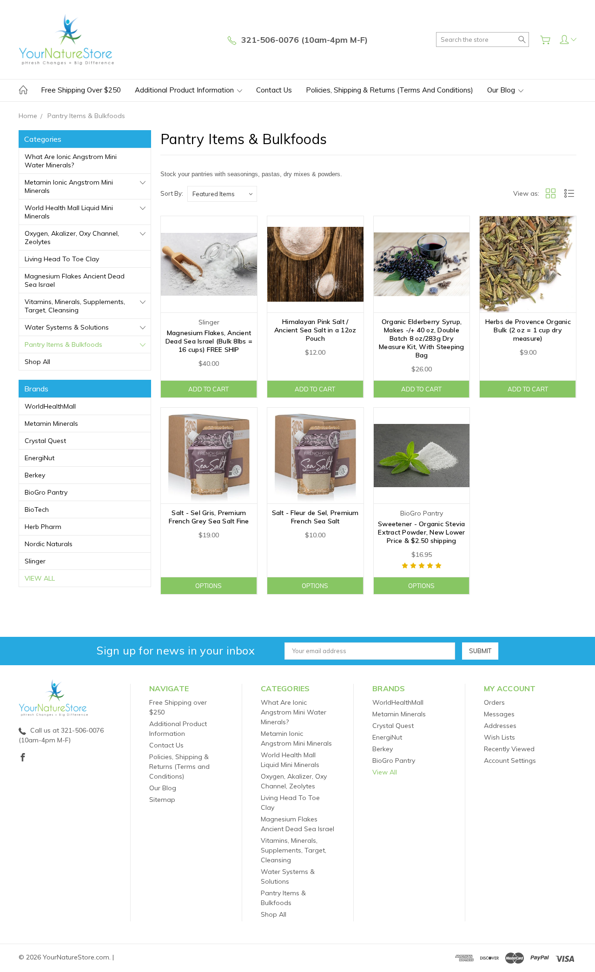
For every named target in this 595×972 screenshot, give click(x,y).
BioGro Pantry (46, 492)
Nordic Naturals (49, 544)
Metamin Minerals (51, 423)
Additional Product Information (185, 90)
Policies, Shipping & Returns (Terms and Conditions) (389, 90)
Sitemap (162, 799)
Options (208, 585)
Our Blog (502, 90)
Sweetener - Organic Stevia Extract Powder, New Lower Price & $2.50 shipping (421, 532)
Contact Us (274, 90)
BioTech (37, 509)
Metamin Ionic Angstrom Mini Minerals (69, 186)
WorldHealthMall (50, 406)
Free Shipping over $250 (81, 90)
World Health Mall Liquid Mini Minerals (69, 212)
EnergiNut (39, 458)
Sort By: (171, 193)
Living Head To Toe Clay (62, 259)
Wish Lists (499, 737)
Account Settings (510, 760)
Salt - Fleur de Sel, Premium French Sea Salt (315, 517)
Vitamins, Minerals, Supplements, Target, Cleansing (75, 306)
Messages (499, 714)
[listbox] (222, 194)
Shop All (37, 361)
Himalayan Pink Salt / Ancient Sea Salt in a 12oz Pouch (315, 330)
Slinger (35, 561)
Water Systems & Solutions (67, 327)
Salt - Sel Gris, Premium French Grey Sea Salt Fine (209, 517)
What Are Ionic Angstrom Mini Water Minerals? (71, 160)
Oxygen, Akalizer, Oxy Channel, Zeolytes (72, 237)
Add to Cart (208, 389)
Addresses (500, 725)
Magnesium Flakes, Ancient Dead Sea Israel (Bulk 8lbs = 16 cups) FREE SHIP (208, 341)
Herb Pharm (43, 526)
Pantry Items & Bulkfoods (63, 344)
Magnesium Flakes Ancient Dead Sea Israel (75, 280)
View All (40, 578)
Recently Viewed (509, 749)
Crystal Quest (45, 440)
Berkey (35, 475)
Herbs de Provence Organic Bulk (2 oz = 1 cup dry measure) (528, 330)
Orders (494, 702)
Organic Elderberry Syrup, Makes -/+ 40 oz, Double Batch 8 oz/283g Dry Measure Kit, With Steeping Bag (421, 338)
